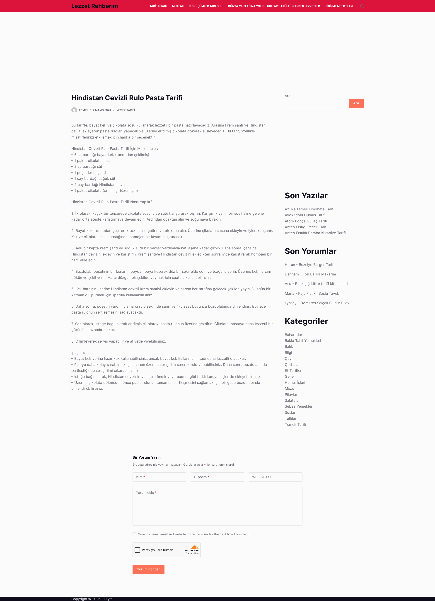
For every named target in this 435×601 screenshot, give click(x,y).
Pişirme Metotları (339, 6)
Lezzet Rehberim (94, 5)
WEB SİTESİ (261, 477)
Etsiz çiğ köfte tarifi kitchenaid (321, 283)
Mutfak (178, 6)
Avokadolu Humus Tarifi (305, 215)
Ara (287, 96)
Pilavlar (291, 394)
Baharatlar (293, 334)
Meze (289, 388)
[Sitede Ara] (362, 6)
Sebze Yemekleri (299, 406)
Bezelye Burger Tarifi (316, 264)
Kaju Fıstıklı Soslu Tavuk (318, 293)
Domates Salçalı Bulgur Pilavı (325, 303)
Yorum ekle (146, 492)
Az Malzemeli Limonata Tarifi (309, 209)
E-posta (201, 477)
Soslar (290, 412)
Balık (289, 346)
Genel (290, 376)
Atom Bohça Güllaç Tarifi (306, 221)
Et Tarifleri (293, 370)
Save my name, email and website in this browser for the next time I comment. (194, 534)
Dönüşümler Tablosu (205, 6)
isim (140, 477)
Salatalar (292, 400)
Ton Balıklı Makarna (319, 274)
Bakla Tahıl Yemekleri (303, 340)
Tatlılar (290, 418)
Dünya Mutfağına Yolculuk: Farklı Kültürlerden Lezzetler (274, 6)
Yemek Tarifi (125, 110)
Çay (288, 358)
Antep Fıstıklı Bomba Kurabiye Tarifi (315, 233)
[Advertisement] (136, 45)
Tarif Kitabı (158, 6)
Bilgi (288, 352)
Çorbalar (292, 364)
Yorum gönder (148, 569)
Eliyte (108, 599)
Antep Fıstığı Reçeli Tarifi (306, 227)
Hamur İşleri (295, 382)
